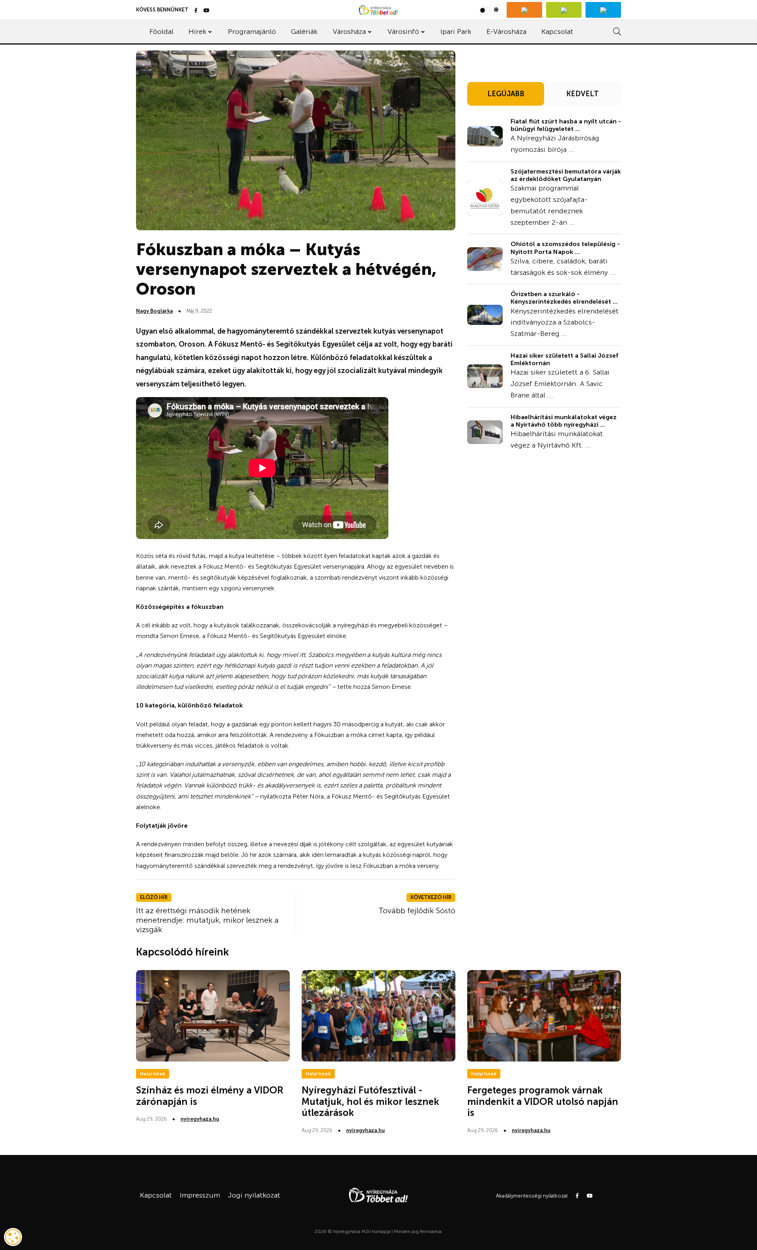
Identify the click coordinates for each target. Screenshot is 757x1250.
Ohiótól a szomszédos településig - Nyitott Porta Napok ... (565, 247)
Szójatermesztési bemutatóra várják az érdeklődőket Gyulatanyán (566, 175)
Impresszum (200, 1195)
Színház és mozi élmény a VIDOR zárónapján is (209, 1095)
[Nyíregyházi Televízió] (524, 10)
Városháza (349, 31)
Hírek (197, 31)
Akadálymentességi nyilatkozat (532, 1196)
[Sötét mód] (489, 10)
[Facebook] (196, 11)
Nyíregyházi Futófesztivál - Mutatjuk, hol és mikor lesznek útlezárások (370, 1101)
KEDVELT (582, 94)
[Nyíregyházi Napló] (564, 10)
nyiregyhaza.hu (200, 1119)
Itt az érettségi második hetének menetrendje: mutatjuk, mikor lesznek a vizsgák (207, 920)
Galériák (304, 31)
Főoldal (161, 31)
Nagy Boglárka (154, 311)
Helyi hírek (152, 1073)
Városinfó (403, 31)
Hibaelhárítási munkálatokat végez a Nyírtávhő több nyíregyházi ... (564, 420)
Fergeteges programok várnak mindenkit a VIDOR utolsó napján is (542, 1101)
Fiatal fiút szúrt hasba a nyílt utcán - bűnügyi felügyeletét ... (566, 125)
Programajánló (252, 31)
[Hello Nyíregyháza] (603, 10)
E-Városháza (506, 31)
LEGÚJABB (505, 94)
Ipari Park (455, 31)
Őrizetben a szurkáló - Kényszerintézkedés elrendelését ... (564, 297)
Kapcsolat (557, 31)
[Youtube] (206, 11)
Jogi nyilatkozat (254, 1195)
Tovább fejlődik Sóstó (416, 910)
